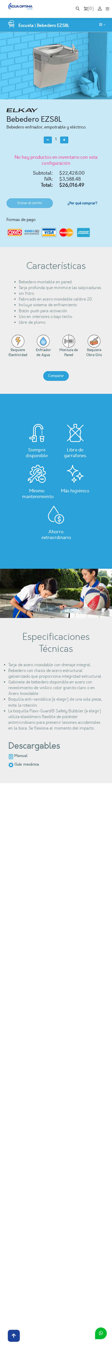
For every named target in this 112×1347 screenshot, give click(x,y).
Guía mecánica (26, 764)
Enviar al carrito (29, 203)
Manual (21, 755)
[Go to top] (14, 1336)
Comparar (56, 376)
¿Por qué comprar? (82, 203)
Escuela (26, 25)
